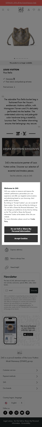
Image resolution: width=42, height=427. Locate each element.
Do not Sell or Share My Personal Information (21, 230)
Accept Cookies (21, 238)
